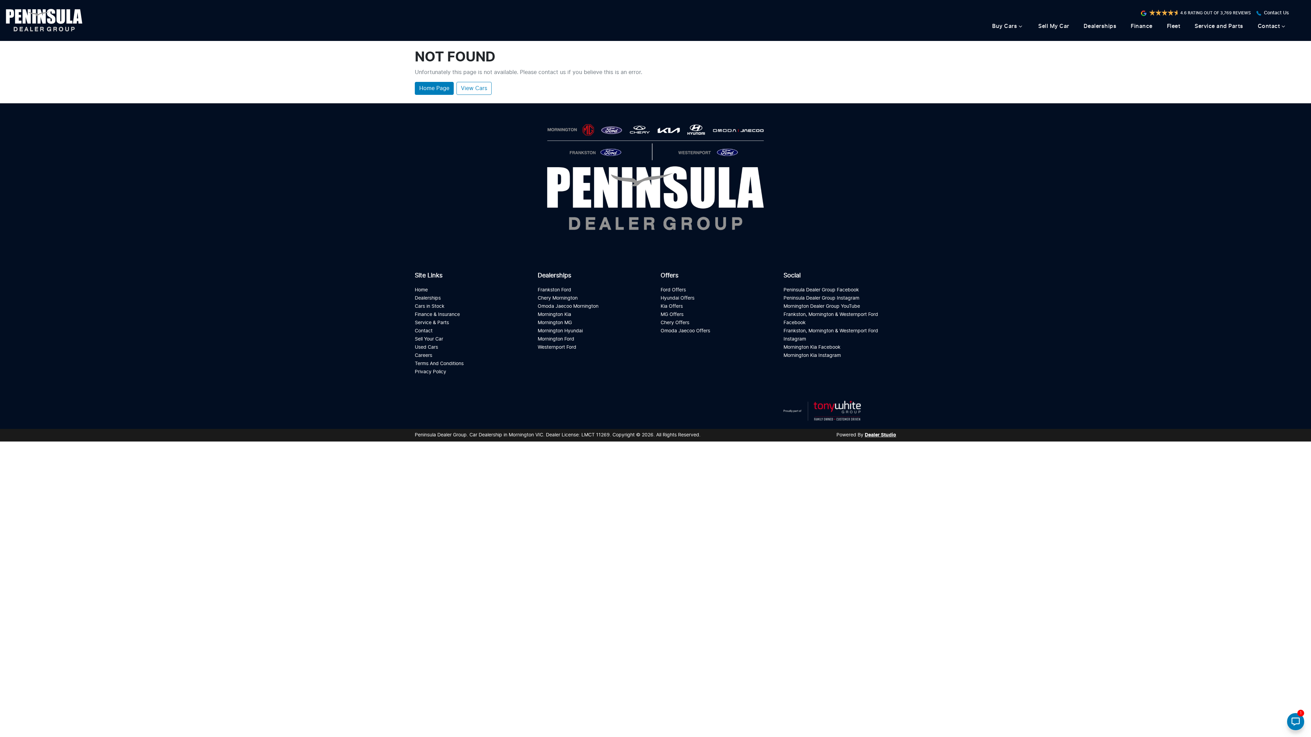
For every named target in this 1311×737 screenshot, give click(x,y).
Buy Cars (1004, 26)
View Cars (474, 88)
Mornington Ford (556, 339)
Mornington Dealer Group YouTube (822, 306)
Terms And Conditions (439, 363)
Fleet (1174, 26)
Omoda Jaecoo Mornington (568, 306)
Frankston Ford (554, 289)
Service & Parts (432, 322)
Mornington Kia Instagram (812, 355)
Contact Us (1276, 13)
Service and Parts (1219, 26)
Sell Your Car (429, 339)
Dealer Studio (880, 435)
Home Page (434, 88)
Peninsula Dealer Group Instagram (821, 298)
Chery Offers (675, 322)
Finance (1142, 26)
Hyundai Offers (677, 298)
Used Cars (426, 347)
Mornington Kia (554, 314)
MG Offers (672, 314)
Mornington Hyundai (560, 330)
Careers (423, 355)
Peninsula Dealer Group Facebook (821, 289)
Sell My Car (1053, 26)
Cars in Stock (430, 306)
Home (421, 289)
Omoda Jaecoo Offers (685, 330)
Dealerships (1100, 26)
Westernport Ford (557, 347)
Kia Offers (672, 306)
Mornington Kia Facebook (812, 347)
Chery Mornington (558, 298)
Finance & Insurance (437, 314)
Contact (1269, 26)
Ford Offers (673, 289)
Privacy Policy (430, 371)
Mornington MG (555, 322)
